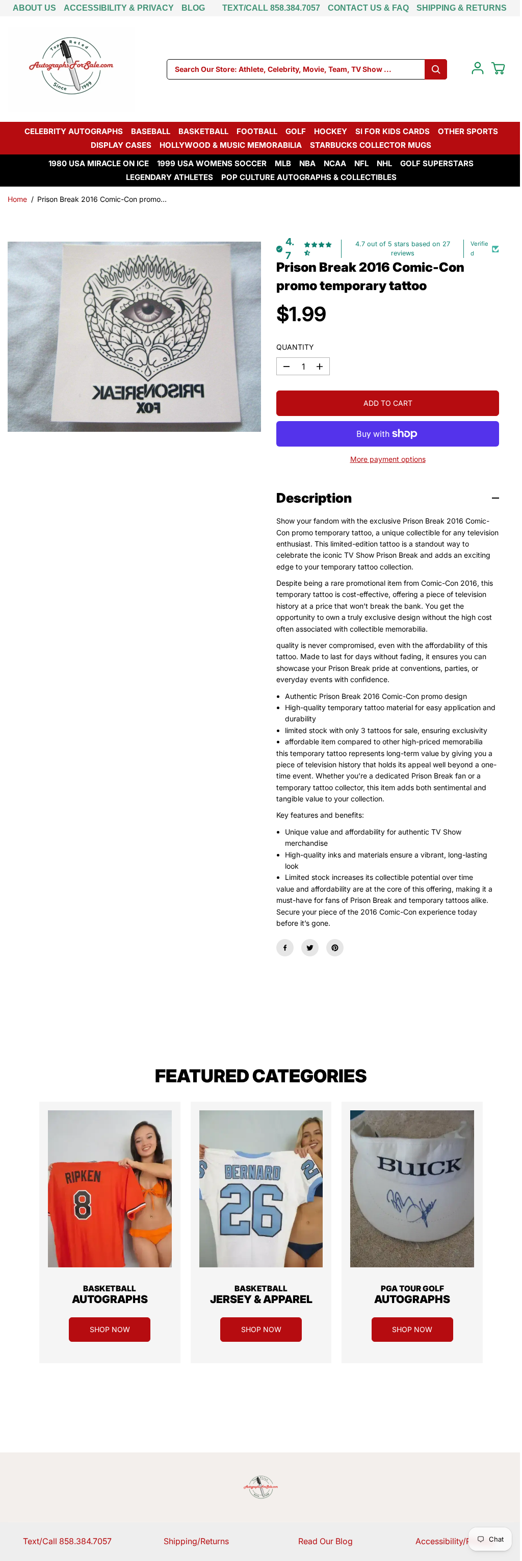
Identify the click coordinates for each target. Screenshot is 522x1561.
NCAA (335, 163)
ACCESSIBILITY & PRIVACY (119, 8)
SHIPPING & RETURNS (461, 8)
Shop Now (110, 1329)
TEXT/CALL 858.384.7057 (271, 8)
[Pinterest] (335, 947)
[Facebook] (285, 947)
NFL (361, 163)
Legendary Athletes (169, 177)
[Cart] (498, 68)
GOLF (295, 131)
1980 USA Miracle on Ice (98, 163)
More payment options (388, 459)
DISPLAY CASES (121, 145)
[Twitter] (310, 947)
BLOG (193, 8)
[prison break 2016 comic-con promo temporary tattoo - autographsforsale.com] (134, 337)
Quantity (295, 347)
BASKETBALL (203, 131)
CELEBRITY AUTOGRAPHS (73, 131)
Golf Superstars (437, 163)
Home (17, 199)
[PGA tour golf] (412, 1188)
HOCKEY (330, 131)
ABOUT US (34, 8)
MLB (283, 163)
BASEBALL (150, 131)
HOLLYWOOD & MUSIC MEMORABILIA (231, 145)
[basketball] (110, 1188)
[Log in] (477, 68)
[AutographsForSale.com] (71, 69)
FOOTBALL (257, 131)
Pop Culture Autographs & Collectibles (309, 177)
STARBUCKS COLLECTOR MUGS (370, 145)
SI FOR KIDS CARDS (392, 131)
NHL (384, 163)
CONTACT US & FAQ (368, 8)
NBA (307, 163)
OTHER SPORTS (468, 131)
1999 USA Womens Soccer (212, 163)
